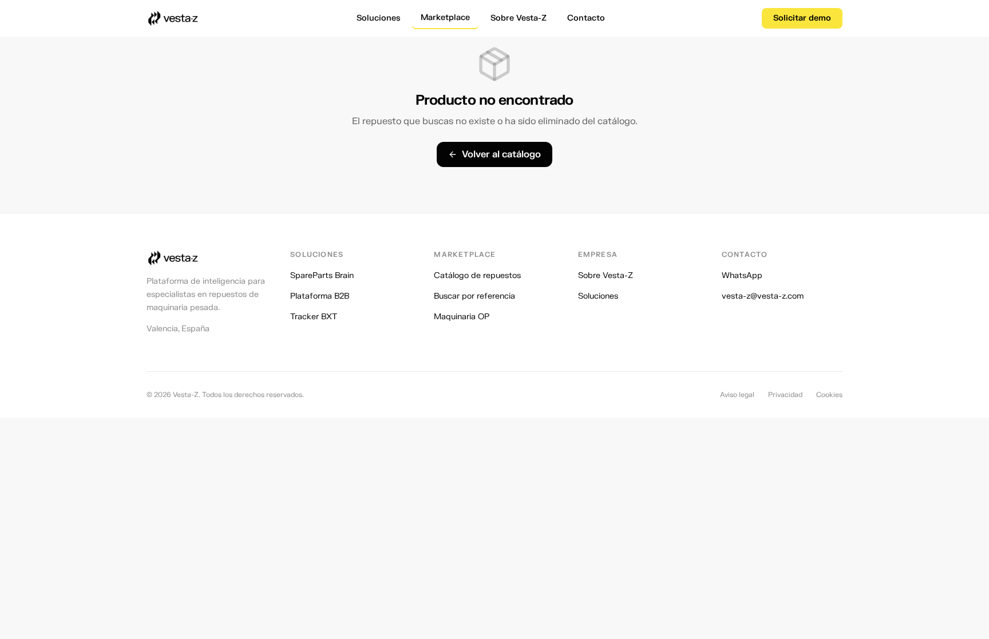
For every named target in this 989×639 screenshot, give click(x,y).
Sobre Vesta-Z (518, 18)
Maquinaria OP (461, 317)
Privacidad (785, 394)
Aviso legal (737, 394)
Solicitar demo (802, 18)
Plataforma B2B (319, 296)
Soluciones (378, 18)
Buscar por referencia (474, 296)
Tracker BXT (313, 317)
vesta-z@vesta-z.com (763, 296)
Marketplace (445, 17)
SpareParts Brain (322, 275)
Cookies (829, 394)
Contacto (586, 18)
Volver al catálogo (501, 154)
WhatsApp (742, 275)
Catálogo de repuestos (477, 275)
